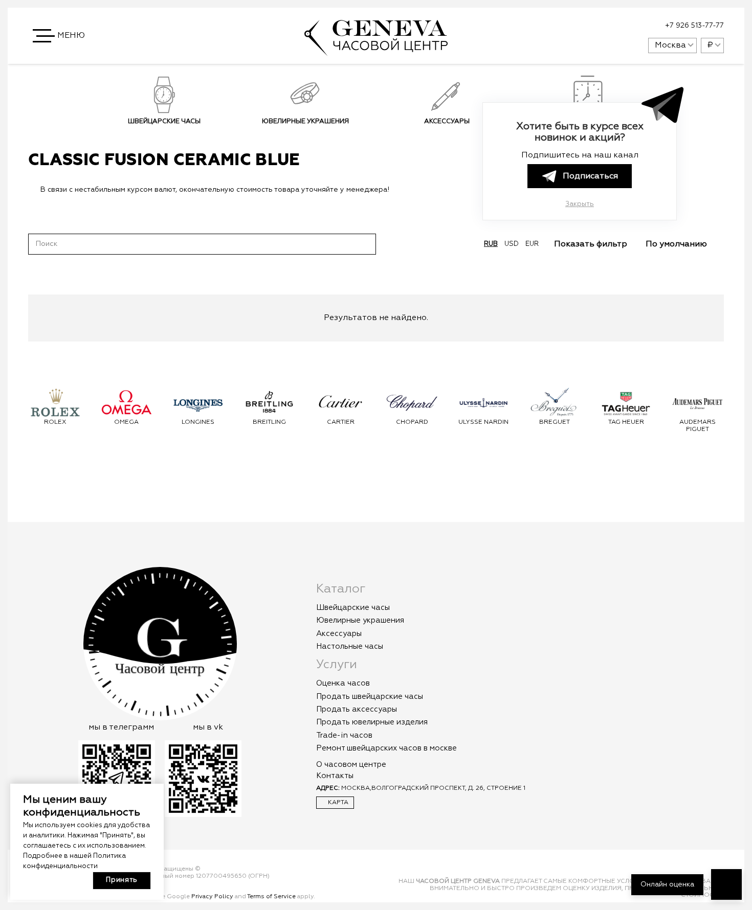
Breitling (269, 422)
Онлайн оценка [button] (667, 884)
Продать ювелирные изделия (372, 722)
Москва (670, 45)
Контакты (334, 776)
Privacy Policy (212, 897)
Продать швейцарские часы (369, 696)
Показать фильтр (591, 244)
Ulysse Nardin (483, 422)
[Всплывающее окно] (615, 26)
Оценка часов (343, 683)
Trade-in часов (344, 735)
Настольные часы (349, 646)
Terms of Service (271, 897)
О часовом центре (351, 764)
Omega (126, 422)
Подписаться (590, 176)
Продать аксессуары (356, 709)
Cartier (341, 422)
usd (511, 244)
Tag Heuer (626, 422)
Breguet (554, 422)
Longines (198, 422)
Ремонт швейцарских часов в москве (386, 748)
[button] (60, 36)
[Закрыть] (406, 189)
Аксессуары (447, 121)
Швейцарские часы (164, 121)
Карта (337, 803)
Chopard (412, 422)
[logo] (376, 51)
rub (491, 244)
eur (532, 244)
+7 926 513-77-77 (694, 25)
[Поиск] (365, 244)
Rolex (55, 422)
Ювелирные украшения (305, 121)
